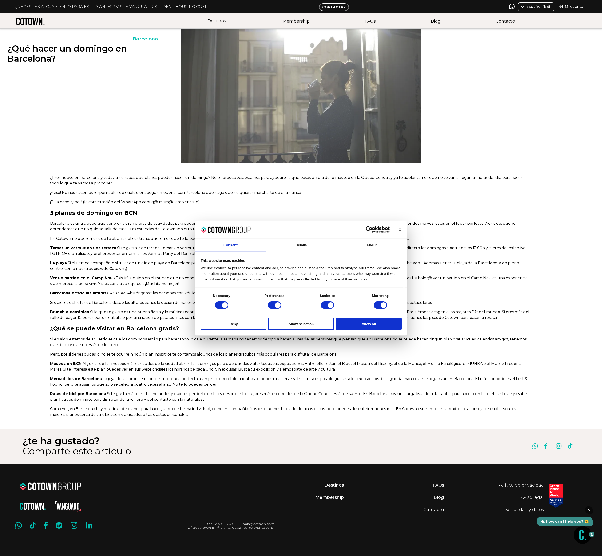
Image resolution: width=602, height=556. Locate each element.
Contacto (505, 21)
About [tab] (371, 245)
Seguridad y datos (524, 509)
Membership (296, 21)
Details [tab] (301, 245)
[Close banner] (400, 229)
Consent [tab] (230, 245)
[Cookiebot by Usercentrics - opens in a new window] (369, 229)
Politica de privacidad (521, 485)
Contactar (334, 7)
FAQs (370, 21)
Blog (435, 21)
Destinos (216, 21)
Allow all (369, 324)
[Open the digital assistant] (582, 535)
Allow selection (301, 324)
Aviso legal (532, 497)
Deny (233, 324)
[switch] (274, 305)
